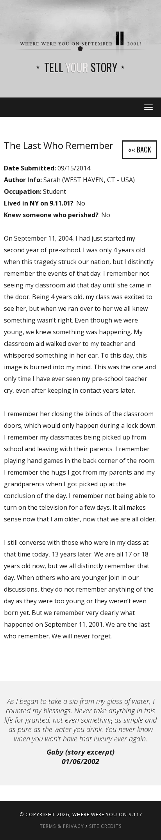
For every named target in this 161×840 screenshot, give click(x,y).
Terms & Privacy (62, 826)
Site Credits (105, 826)
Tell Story (80, 67)
